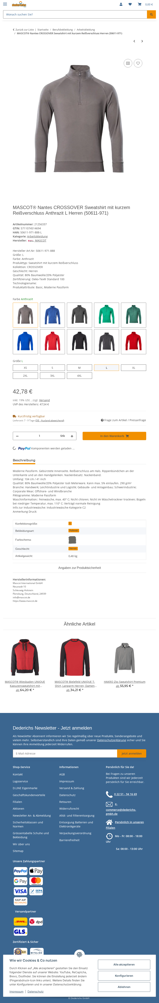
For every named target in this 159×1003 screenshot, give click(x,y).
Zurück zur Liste (25, 29)
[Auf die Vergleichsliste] (128, 63)
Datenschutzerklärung (111, 740)
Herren (73, 548)
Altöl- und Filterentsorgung (76, 815)
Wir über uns (21, 844)
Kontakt (18, 774)
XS (27, 368)
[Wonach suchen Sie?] (151, 14)
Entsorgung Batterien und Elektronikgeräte (76, 824)
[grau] (72, 540)
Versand (44, 400)
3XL (54, 375)
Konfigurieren (124, 975)
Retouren (65, 802)
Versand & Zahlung (71, 788)
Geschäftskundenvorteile (29, 795)
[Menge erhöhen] (72, 436)
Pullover (73, 530)
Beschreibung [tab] (24, 460)
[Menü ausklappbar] (5, 2)
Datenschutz (36, 991)
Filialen (17, 802)
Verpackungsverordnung (75, 833)
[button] (121, 4)
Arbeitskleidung (37, 236)
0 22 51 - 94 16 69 (125, 794)
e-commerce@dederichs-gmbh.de (121, 809)
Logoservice (20, 781)
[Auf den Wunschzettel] (138, 63)
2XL (27, 375)
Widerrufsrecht (69, 808)
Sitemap (18, 851)
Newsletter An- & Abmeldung (32, 815)
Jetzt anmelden (132, 753)
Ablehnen (124, 986)
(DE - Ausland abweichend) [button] (49, 420)
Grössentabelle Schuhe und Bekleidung (31, 835)
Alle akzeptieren (124, 964)
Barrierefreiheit (69, 840)
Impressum (16, 991)
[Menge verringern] (17, 436)
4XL (81, 375)
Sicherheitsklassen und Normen (28, 824)
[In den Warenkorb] (16, 54)
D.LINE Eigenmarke (25, 788)
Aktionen (18, 808)
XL (135, 368)
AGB (62, 774)
